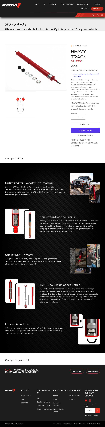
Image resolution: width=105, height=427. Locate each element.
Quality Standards (43, 402)
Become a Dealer (91, 415)
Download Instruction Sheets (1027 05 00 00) (86, 75)
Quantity (74, 113)
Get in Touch (93, 371)
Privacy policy (56, 423)
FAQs (55, 399)
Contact (72, 399)
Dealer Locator (74, 396)
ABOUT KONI (26, 396)
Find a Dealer (77, 371)
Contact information (93, 423)
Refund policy (67, 423)
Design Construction (44, 409)
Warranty (56, 396)
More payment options (85, 135)
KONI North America (16, 423)
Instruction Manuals (57, 404)
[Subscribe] (97, 410)
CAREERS (24, 403)
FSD (38, 398)
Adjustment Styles (43, 405)
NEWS (23, 399)
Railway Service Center (58, 410)
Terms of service (79, 423)
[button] (38, 4)
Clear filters (92, 38)
